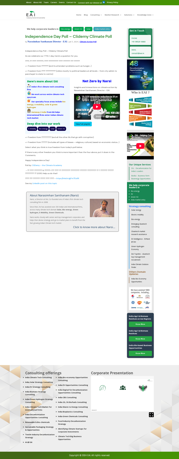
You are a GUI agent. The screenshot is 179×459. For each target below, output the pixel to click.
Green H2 (78, 29)
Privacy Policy (112, 2)
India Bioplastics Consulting (70, 411)
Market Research (112, 15)
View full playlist (83, 124)
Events (62, 2)
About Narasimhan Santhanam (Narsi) (54, 195)
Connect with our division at (90, 3)
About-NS (37, 2)
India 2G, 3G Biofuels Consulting (72, 402)
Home (78, 15)
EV (132, 194)
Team (46, 2)
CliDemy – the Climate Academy (47, 165)
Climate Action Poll (88, 42)
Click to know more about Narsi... (94, 227)
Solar (89, 29)
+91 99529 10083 (138, 42)
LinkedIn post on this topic (44, 183)
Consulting (95, 15)
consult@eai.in (138, 53)
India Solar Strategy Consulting (39, 382)
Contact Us (71, 2)
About (28, 2)
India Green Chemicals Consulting (73, 416)
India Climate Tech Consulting (38, 377)
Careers (54, 2)
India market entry (102, 29)
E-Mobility (32, 129)
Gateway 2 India (38, 112)
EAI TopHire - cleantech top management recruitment (140, 257)
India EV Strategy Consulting (37, 387)
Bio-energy (65, 29)
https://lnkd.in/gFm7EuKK (67, 178)
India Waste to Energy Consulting (73, 407)
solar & (48, 104)
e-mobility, (39, 104)
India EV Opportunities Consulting (73, 385)
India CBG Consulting (67, 397)
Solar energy (136, 210)
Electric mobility (137, 214)
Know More (140, 324)
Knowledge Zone (144, 15)
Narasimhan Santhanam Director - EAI (47, 41)
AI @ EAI (28, 442)
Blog (86, 15)
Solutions (128, 15)
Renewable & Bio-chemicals (37, 422)
